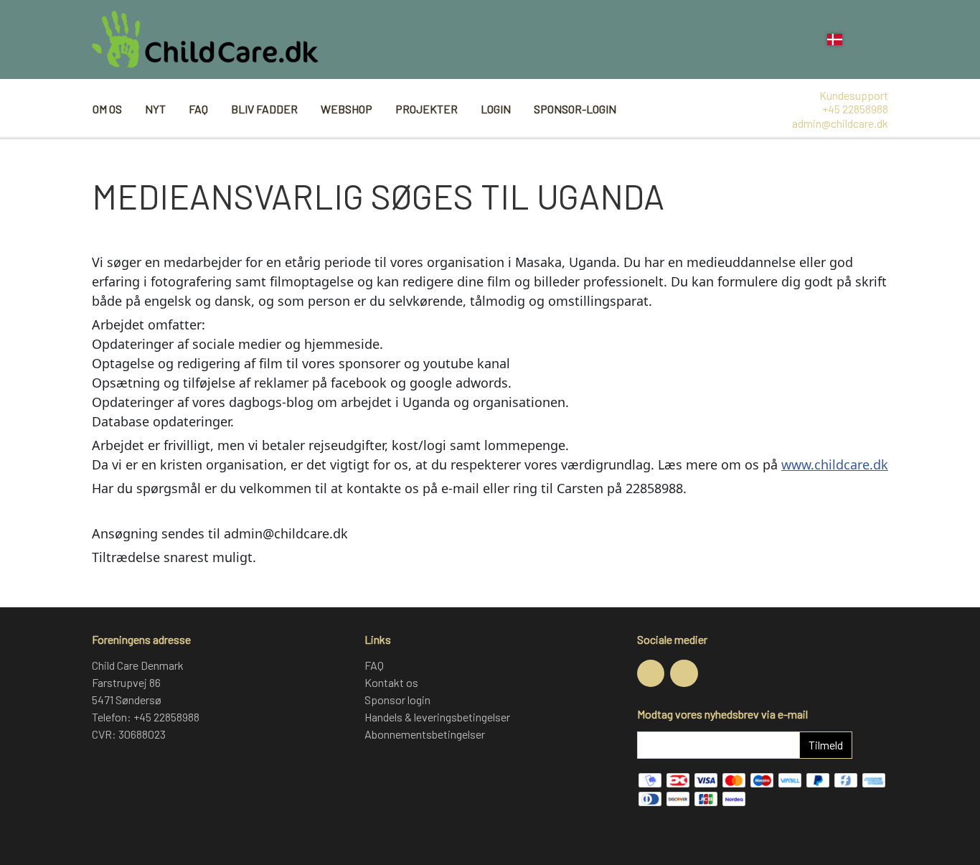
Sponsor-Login (575, 109)
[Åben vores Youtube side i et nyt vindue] (683, 673)
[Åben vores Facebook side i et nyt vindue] (650, 673)
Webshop (346, 109)
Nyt (155, 109)
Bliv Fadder (264, 109)
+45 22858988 (855, 109)
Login (496, 109)
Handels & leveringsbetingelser (437, 717)
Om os (107, 109)
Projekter (426, 109)
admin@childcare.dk (840, 123)
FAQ (198, 109)
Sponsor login (397, 699)
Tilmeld (826, 745)
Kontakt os (391, 682)
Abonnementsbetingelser (424, 734)
